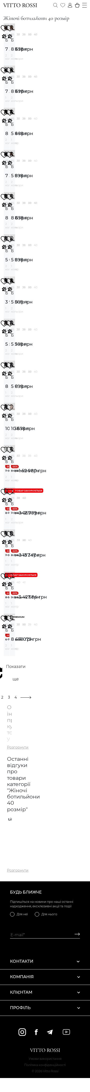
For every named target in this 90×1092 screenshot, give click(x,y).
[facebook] (36, 1032)
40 (35, 34)
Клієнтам (21, 992)
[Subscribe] (75, 935)
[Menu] (84, 5)
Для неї (22, 914)
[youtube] (66, 1032)
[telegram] (49, 1032)
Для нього (49, 914)
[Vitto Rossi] (20, 5)
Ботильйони (6, 40)
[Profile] (70, 5)
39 (29, 34)
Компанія (22, 976)
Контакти (21, 961)
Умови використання (45, 1059)
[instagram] (22, 1032)
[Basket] (77, 5)
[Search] (55, 5)
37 (18, 34)
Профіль (20, 1007)
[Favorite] (62, 5)
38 (24, 34)
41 (24, 582)
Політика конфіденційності (45, 1065)
